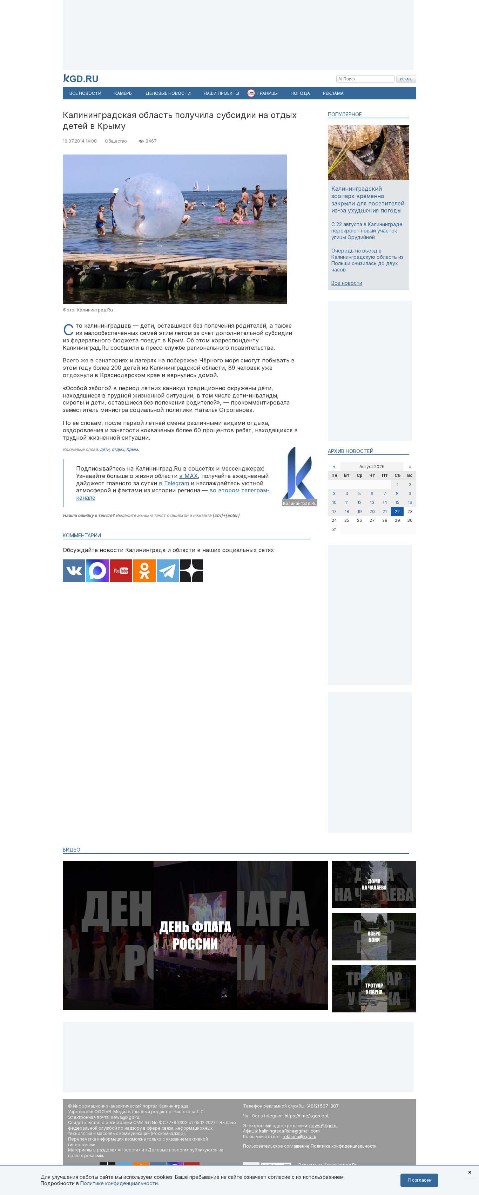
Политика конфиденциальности (344, 1146)
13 (372, 502)
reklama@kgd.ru (299, 1136)
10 (334, 502)
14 (385, 502)
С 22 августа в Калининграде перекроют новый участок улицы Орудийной (367, 230)
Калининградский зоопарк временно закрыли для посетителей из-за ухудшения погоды (367, 199)
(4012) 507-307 (322, 1106)
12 (359, 502)
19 (359, 511)
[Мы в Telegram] (168, 571)
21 (385, 511)
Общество (116, 141)
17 (334, 511)
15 (397, 502)
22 (397, 511)
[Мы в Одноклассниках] (144, 571)
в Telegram (174, 483)
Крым (132, 449)
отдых (118, 449)
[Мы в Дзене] (191, 571)
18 (347, 511)
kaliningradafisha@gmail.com (289, 1131)
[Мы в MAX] (97, 571)
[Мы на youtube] (121, 571)
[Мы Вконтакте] (74, 571)
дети (104, 449)
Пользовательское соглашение (276, 1146)
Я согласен (419, 1180)
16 (410, 502)
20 (372, 511)
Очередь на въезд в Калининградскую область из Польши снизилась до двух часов (367, 260)
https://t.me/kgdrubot (307, 1115)
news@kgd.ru (323, 1125)
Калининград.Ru (300, 503)
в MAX (188, 475)
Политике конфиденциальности (119, 1183)
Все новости (346, 283)
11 (347, 502)
